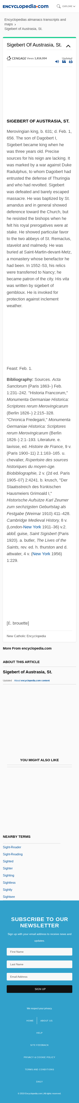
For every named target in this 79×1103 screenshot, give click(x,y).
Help (39, 1033)
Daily (39, 1082)
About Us (46, 1021)
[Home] (25, 6)
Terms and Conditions (39, 1069)
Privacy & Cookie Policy (39, 1057)
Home (29, 1021)
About (32, 680)
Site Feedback (39, 1045)
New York (32, 527)
